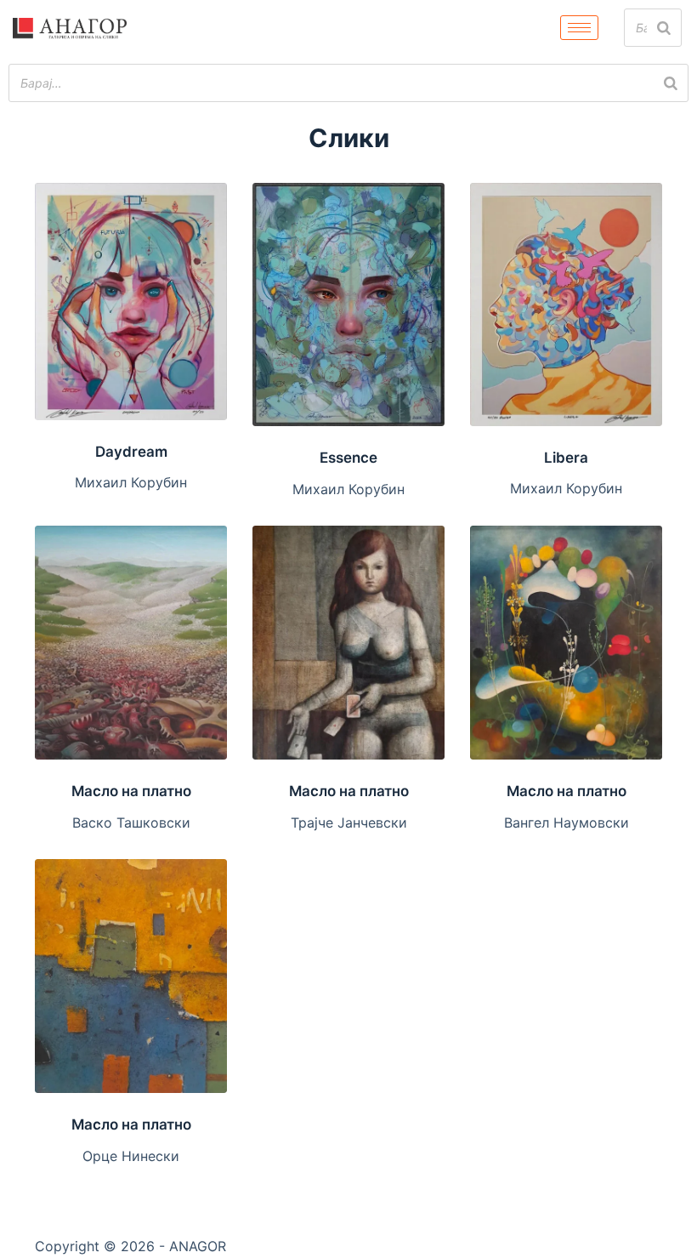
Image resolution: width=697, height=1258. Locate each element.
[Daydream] (131, 301)
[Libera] (566, 304)
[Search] (664, 27)
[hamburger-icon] (579, 27)
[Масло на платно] (131, 643)
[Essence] (348, 304)
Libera (566, 457)
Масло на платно (131, 791)
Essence (348, 457)
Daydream (131, 451)
